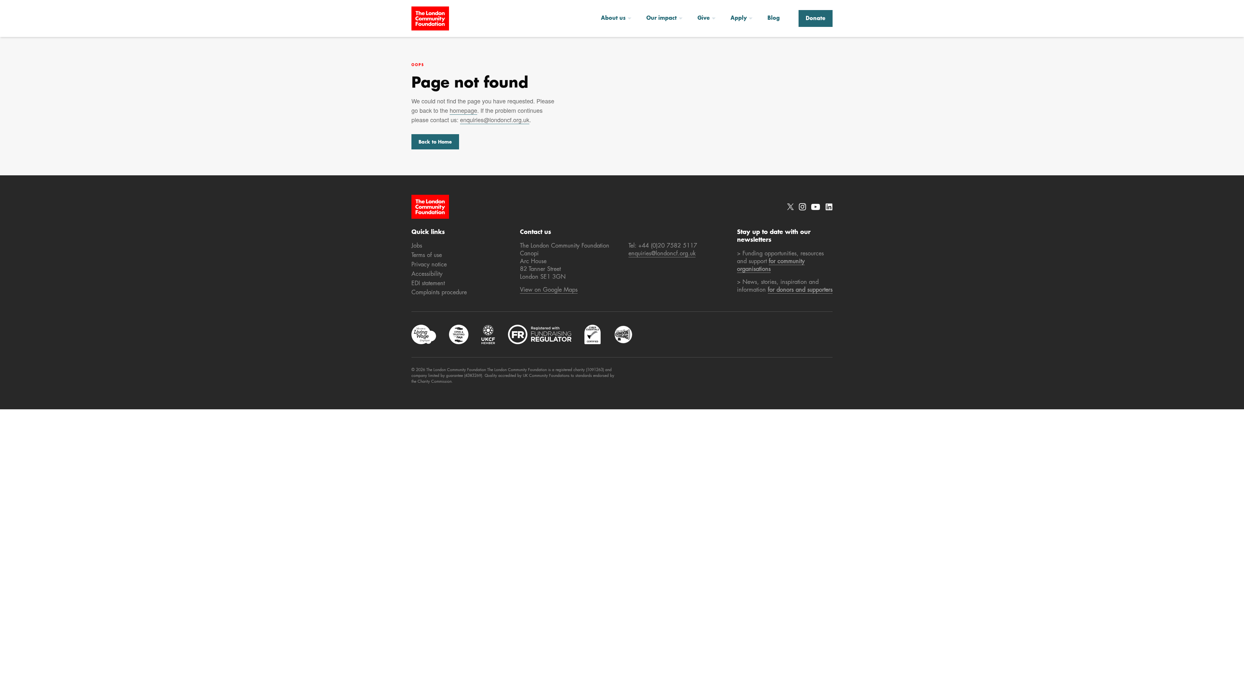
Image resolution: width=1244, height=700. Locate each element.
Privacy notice (429, 265)
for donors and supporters (800, 290)
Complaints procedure (439, 293)
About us (613, 18)
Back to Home (435, 142)
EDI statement (428, 283)
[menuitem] (618, 18)
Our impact (661, 18)
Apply (739, 18)
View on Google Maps (549, 290)
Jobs (416, 246)
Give (703, 18)
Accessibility (427, 274)
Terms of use (426, 255)
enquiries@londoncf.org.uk (494, 119)
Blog (773, 18)
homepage (463, 110)
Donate (815, 18)
